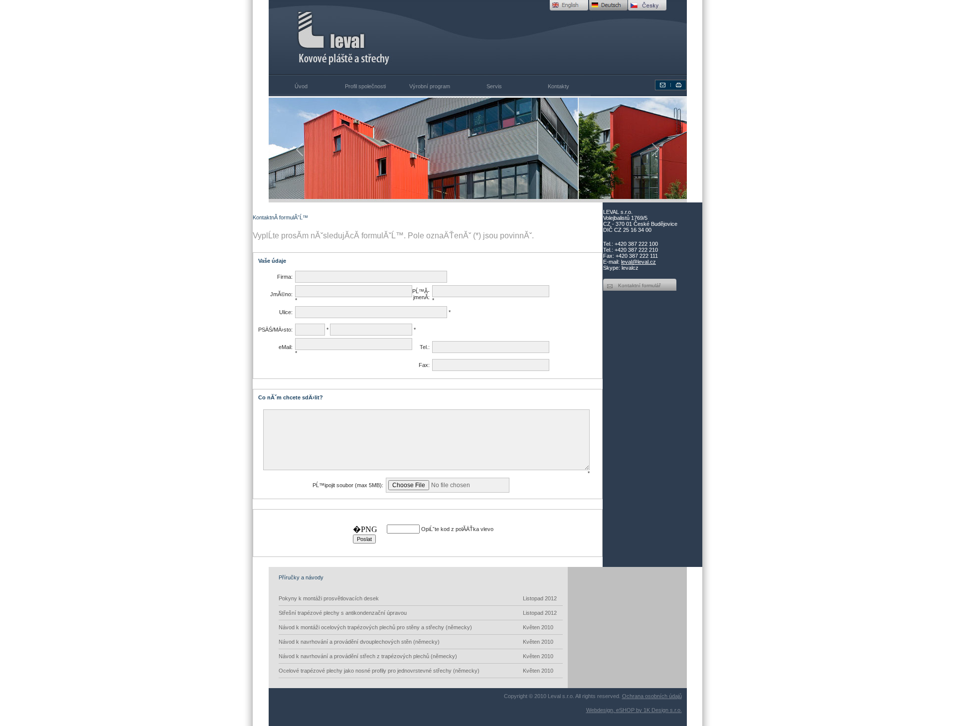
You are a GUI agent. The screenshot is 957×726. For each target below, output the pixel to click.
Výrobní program (429, 86)
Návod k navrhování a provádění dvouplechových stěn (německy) (416, 642)
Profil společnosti (365, 86)
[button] (300, 149)
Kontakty (558, 86)
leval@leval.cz (638, 262)
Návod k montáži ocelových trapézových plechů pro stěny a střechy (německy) (416, 627)
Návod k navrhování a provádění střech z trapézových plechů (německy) (416, 656)
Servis (494, 86)
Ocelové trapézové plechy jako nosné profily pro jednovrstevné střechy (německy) (416, 671)
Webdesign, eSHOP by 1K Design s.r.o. (634, 710)
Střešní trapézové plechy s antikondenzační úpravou (418, 613)
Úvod (301, 86)
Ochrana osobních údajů (652, 696)
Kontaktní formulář (639, 285)
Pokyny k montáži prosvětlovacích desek (418, 598)
